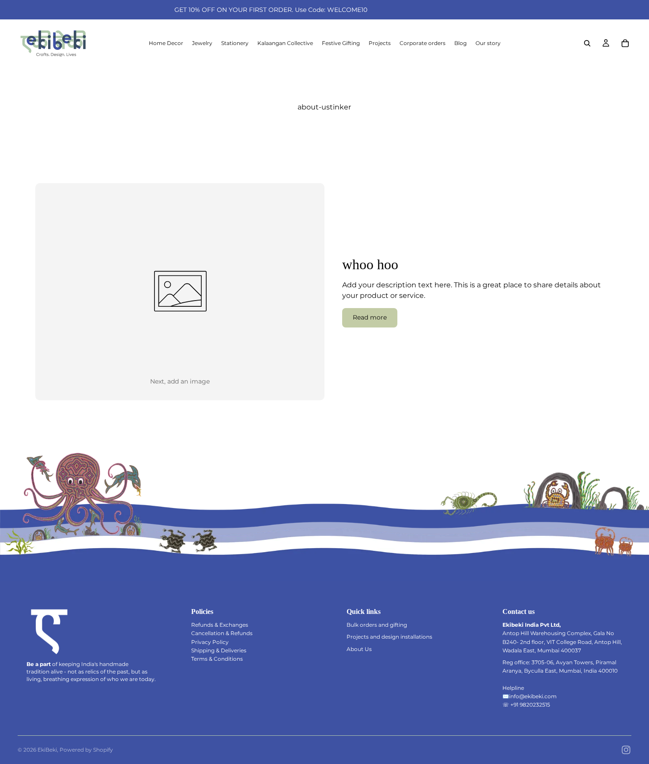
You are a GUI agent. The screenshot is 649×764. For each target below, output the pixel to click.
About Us (359, 649)
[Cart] (625, 43)
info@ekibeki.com (533, 696)
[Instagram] (626, 750)
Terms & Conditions (217, 658)
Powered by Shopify (86, 749)
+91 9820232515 (530, 704)
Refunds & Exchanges (219, 624)
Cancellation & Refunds (222, 633)
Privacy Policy (210, 642)
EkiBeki (47, 749)
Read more (370, 317)
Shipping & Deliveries (218, 650)
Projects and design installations (389, 636)
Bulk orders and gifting (377, 624)
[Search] (587, 43)
